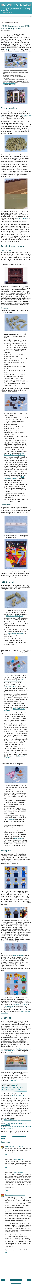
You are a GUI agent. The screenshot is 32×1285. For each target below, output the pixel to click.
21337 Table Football (10, 686)
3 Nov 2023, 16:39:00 (18, 1159)
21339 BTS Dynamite (20, 1004)
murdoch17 (8, 1146)
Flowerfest (10, 819)
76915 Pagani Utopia (7, 1006)
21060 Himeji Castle (22, 218)
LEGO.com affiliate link (7, 12)
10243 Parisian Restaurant (16, 633)
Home (16, 1279)
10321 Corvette (18, 838)
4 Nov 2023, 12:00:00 (18, 1172)
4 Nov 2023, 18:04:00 (19, 1195)
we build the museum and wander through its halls (16, 1050)
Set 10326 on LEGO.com (9, 84)
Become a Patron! (18, 1095)
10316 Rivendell (18, 955)
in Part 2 (8, 49)
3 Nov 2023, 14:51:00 (17, 1146)
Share (3, 1138)
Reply (6, 1154)
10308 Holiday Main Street (14, 616)
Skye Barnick (9, 1195)
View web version (16, 1283)
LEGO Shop (13, 1080)
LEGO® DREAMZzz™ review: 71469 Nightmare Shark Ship (12, 1087)
